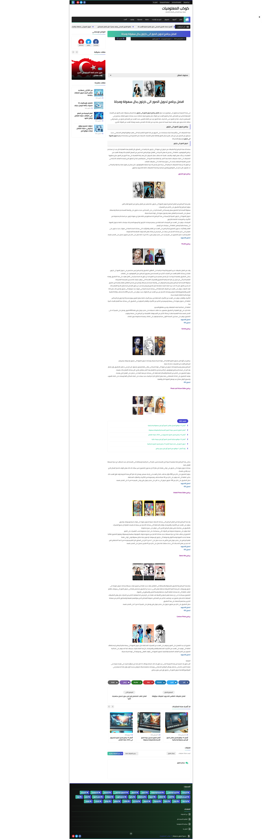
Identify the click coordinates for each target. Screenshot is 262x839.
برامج (131, 796)
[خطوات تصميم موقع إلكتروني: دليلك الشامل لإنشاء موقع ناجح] (98, 128)
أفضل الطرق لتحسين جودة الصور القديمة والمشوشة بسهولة (167, 430)
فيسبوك (139, 19)
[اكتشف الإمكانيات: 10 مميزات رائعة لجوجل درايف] (98, 105)
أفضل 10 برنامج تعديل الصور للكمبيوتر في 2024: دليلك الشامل (166, 434)
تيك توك (184, 801)
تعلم (180, 19)
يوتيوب (132, 19)
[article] (129, 695)
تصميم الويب (120, 796)
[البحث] (73, 2)
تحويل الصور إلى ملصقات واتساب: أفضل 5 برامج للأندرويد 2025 (109, 26)
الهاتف (161, 796)
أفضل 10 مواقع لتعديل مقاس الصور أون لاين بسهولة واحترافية (166, 425)
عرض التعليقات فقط (130, 753)
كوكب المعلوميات (175, 8)
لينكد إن (135, 801)
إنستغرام (141, 796)
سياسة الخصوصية (164, 2)
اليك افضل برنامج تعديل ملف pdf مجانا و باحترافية (89, 74)
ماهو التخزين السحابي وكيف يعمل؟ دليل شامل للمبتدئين (151, 26)
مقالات (126, 801)
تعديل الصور (155, 39)
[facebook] (84, 2)
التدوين (144, 792)
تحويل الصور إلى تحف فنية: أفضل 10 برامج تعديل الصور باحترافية (166, 444)
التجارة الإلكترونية (156, 792)
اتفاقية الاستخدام (176, 2)
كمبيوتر (166, 19)
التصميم (106, 792)
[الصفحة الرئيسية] (187, 19)
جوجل (175, 801)
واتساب (97, 801)
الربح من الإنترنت (156, 19)
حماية (147, 19)
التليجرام (83, 792)
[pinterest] (77, 2)
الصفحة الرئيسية (166, 39)
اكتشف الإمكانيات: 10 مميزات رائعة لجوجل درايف (83, 104)
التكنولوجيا (95, 792)
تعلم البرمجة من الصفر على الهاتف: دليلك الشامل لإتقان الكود (84, 116)
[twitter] (81, 2)
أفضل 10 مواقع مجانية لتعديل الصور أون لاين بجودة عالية (168, 439)
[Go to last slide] (112, 706)
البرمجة (184, 792)
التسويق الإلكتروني (120, 792)
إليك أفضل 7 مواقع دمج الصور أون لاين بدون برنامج (170, 448)
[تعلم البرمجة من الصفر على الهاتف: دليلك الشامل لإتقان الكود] (98, 115)
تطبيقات (108, 796)
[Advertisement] (148, 56)
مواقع (116, 801)
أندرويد (174, 19)
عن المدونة (186, 2)
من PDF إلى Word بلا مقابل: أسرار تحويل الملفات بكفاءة (83, 93)
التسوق (134, 792)
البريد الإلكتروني (172, 792)
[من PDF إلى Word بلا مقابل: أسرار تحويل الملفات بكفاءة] (98, 92)
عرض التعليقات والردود (115, 753)
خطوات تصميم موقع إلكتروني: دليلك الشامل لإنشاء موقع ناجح (85, 128)
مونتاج (107, 801)
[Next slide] (109, 706)
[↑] (131, 833)
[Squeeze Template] (188, 836)
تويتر (78, 796)
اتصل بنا (155, 2)
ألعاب (125, 19)
